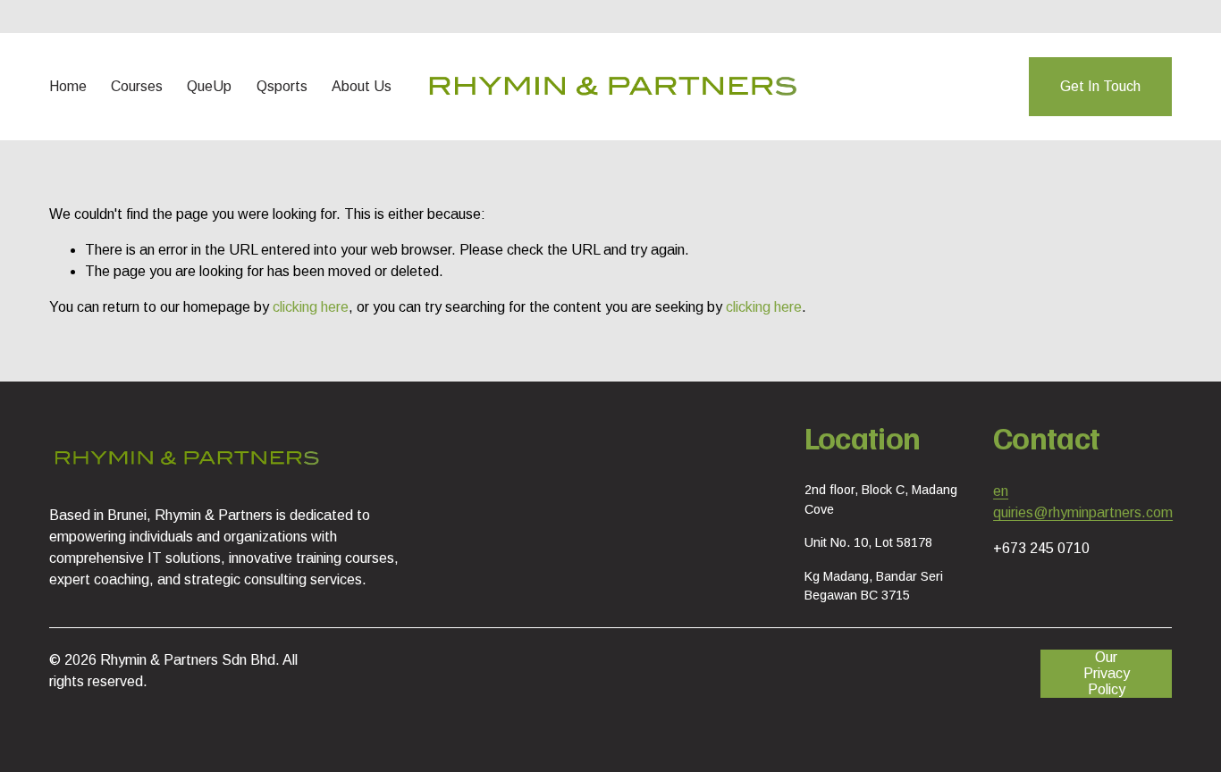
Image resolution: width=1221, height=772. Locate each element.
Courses (137, 86)
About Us (362, 86)
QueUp (209, 86)
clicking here (311, 307)
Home (68, 86)
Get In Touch (1100, 86)
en (1000, 491)
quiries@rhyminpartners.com (1083, 512)
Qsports (282, 86)
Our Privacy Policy (1106, 673)
